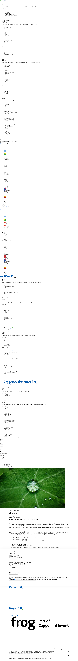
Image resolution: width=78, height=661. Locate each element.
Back (6, 79)
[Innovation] (16, 568)
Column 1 (12, 632)
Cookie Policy (13, 603)
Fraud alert (12, 605)
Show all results (2, 455)
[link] (4, 0)
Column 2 (12, 643)
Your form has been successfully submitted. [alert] (16, 581)
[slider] (17, 579)
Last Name (20, 557)
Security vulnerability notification (15, 602)
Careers (4, 60)
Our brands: (11, 611)
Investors (12, 598)
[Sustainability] (16, 567)
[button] (5, 206)
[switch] (0, 141)
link (2, 22)
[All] (16, 566)
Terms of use (12, 599)
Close (1, 444)
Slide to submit (11, 579)
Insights (4, 4)
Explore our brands (5, 323)
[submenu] (4, 279)
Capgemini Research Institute (7, 295)
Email (19, 559)
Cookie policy (14, 645)
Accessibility (14, 644)
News (4, 85)
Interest (10, 568)
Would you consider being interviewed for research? (23, 562)
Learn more (4, 8)
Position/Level (22, 564)
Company (19, 574)
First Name (20, 555)
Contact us (12, 597)
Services (4, 46)
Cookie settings (13, 604)
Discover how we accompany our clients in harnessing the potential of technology (15, 437)
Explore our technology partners (7, 325)
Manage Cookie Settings (15, 650)
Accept (61, 649)
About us (4, 98)
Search (1, 439)
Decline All (61, 654)
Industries (5, 22)
